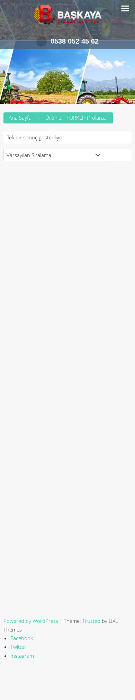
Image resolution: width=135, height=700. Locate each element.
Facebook (21, 638)
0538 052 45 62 (75, 41)
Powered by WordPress (30, 620)
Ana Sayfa (20, 117)
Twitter (18, 646)
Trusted (91, 620)
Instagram (22, 655)
